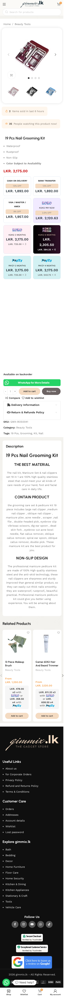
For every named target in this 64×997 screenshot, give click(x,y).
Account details (15, 820)
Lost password (14, 832)
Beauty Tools (23, 24)
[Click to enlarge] (11, 75)
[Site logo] (32, 4)
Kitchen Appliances (17, 890)
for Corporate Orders (18, 774)
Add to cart (29, 391)
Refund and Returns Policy (21, 785)
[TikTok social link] (49, 924)
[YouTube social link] (32, 924)
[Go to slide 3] (35, 78)
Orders (9, 809)
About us (11, 768)
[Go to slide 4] (39, 78)
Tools (8, 901)
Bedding (10, 855)
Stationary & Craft (16, 895)
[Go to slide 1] (29, 78)
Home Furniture (15, 866)
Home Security (14, 878)
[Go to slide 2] (32, 78)
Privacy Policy (13, 780)
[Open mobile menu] (4, 4)
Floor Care (11, 872)
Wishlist (10, 826)
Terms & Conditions (17, 791)
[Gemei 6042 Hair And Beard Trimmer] (47, 644)
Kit (35, 433)
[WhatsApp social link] (40, 924)
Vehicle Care (13, 907)
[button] (8, 54)
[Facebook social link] (15, 924)
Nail (41, 433)
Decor (9, 861)
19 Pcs (15, 433)
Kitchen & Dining (15, 884)
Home (7, 24)
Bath (8, 849)
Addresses (11, 814)
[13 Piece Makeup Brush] (17, 644)
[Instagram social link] (23, 924)
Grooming (26, 433)
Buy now (51, 391)
